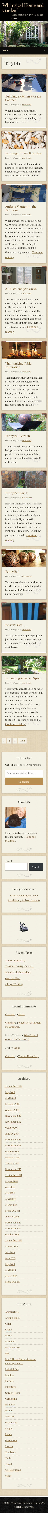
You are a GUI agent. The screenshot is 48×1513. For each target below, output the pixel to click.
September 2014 (13, 1175)
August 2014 (11, 1181)
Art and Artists (13, 1317)
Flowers (9, 1380)
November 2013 (13, 1228)
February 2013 (12, 1281)
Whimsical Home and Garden (22, 7)
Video (8, 1475)
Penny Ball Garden (17, 435)
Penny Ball (12, 571)
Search (9, 861)
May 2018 (10, 1092)
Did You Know (12, 1347)
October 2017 (12, 1127)
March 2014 (11, 1204)
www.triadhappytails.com (24, 895)
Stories (9, 1446)
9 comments (26, 629)
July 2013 (10, 1252)
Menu (6, 50)
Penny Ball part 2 (16, 493)
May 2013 (10, 1264)
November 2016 (13, 1145)
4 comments (26, 371)
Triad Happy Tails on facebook (24, 900)
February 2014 (12, 1210)
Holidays (10, 1404)
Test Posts (10, 1452)
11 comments (27, 497)
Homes (9, 1410)
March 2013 (11, 1275)
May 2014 (10, 1192)
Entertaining (12, 1369)
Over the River (12, 978)
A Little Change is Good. (21, 288)
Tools (8, 1458)
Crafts (8, 1329)
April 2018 (10, 1098)
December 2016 (13, 1139)
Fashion (9, 1375)
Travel (8, 1463)
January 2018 (12, 1110)
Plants (8, 1434)
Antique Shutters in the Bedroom (20, 208)
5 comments (26, 214)
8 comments (26, 104)
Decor (8, 1335)
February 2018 (12, 1103)
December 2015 (13, 1169)
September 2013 (13, 1240)
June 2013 (10, 1258)
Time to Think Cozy (15, 960)
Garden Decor (12, 1392)
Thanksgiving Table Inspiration (18, 365)
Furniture (10, 1386)
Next (22, 740)
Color (8, 1323)
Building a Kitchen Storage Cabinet (23, 98)
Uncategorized (13, 1469)
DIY (7, 1353)
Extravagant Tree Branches (23, 153)
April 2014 (10, 1198)
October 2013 (12, 1234)
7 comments (26, 158)
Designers (10, 1341)
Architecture (12, 1311)
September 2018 (13, 1086)
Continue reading (15, 724)
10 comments (27, 576)
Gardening (11, 1398)
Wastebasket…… (16, 624)
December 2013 (13, 1222)
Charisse (10, 1014)
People (8, 1428)
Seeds (21, 1014)
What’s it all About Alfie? (18, 972)
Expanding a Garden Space (23, 678)
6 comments (26, 293)
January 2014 (12, 1216)
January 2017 (12, 1133)
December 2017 (13, 1115)
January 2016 (12, 1163)
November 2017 (13, 1121)
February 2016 (12, 1157)
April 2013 (10, 1270)
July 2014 (10, 1187)
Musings (9, 1416)
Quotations (11, 1440)
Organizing (11, 1422)
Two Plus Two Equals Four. (19, 966)
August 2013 (11, 1246)
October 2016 (12, 1151)
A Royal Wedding (14, 984)
